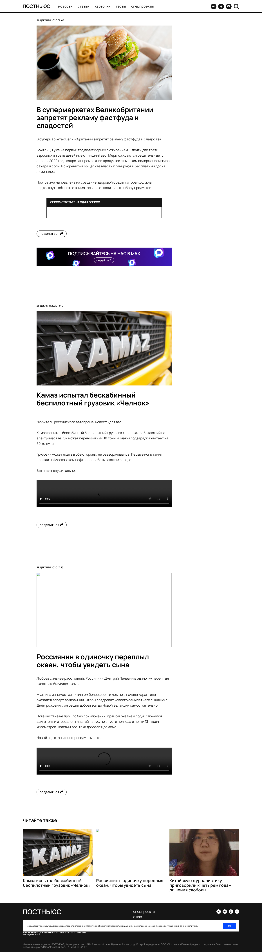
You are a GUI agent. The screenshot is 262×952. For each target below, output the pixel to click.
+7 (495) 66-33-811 (76, 947)
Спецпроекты (142, 6)
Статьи (83, 6)
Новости (65, 6)
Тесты (121, 6)
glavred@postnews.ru (47, 947)
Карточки (102, 6)
